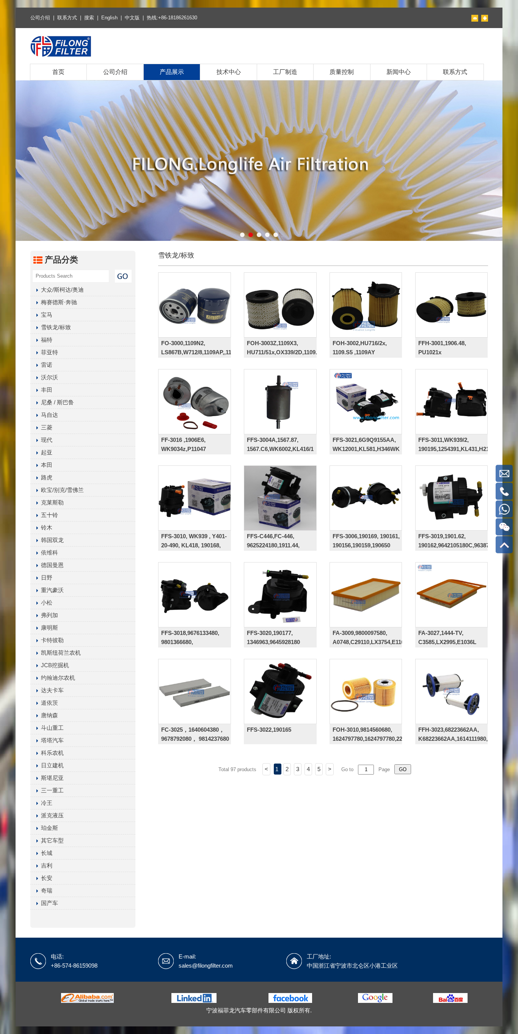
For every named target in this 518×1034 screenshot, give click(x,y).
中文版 (132, 17)
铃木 (45, 527)
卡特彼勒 (51, 640)
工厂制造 (285, 72)
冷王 (45, 803)
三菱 (45, 427)
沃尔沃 (48, 377)
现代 (45, 440)
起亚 (45, 452)
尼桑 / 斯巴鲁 (56, 402)
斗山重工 (51, 727)
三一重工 (51, 790)
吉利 (45, 865)
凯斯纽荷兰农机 (59, 652)
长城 (45, 853)
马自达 (48, 415)
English (109, 17)
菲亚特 (48, 352)
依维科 (48, 552)
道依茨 (48, 702)
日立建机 (51, 765)
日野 (45, 577)
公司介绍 (40, 17)
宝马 (45, 314)
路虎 (45, 477)
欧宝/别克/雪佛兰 (61, 490)
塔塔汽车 (51, 740)
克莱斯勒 (51, 502)
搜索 (89, 17)
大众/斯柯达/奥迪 (61, 289)
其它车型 (51, 840)
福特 (45, 339)
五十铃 (48, 515)
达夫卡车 (51, 690)
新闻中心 (398, 72)
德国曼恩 (51, 565)
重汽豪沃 (51, 590)
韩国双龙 (51, 540)
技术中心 (229, 72)
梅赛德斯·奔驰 (57, 302)
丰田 (45, 390)
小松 (45, 602)
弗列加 (48, 615)
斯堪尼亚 (51, 778)
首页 (58, 72)
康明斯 (48, 627)
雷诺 (45, 364)
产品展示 (172, 72)
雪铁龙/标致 (54, 327)
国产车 (48, 903)
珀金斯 (48, 828)
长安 (45, 878)
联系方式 (67, 17)
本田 (45, 465)
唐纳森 (48, 715)
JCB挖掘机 (53, 665)
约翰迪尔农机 (56, 677)
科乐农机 (51, 753)
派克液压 (51, 815)
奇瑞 (45, 890)
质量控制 (342, 72)
